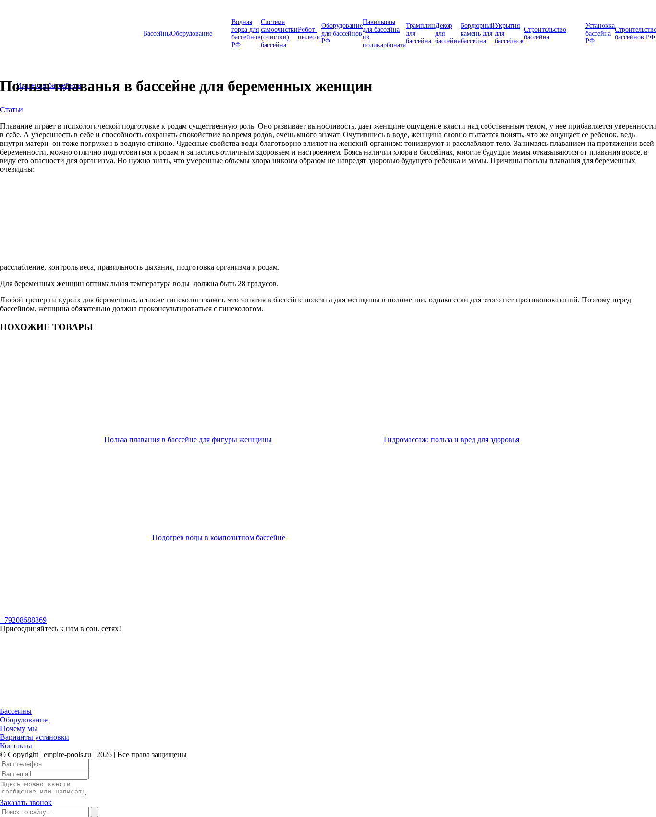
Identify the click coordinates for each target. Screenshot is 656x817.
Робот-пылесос (309, 33)
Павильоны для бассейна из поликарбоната (384, 33)
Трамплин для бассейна (420, 33)
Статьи (11, 110)
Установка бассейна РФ (600, 33)
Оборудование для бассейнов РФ (342, 33)
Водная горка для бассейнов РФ (246, 33)
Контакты (16, 746)
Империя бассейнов (49, 31)
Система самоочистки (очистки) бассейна (279, 33)
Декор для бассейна (448, 33)
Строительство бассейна (545, 33)
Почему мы (18, 728)
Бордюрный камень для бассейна (478, 33)
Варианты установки (34, 737)
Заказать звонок (26, 802)
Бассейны (157, 33)
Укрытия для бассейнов (509, 33)
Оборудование (191, 33)
